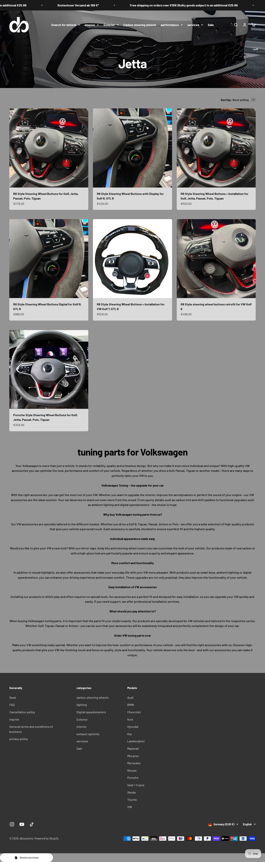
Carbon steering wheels (139, 24)
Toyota (132, 799)
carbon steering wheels (92, 697)
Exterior (109, 24)
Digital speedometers (91, 712)
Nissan (132, 770)
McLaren (133, 756)
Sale (211, 24)
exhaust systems (87, 734)
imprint (14, 719)
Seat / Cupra (135, 785)
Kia (129, 734)
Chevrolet (134, 712)
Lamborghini (136, 741)
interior (90, 24)
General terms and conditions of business (31, 729)
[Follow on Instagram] (12, 824)
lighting (81, 704)
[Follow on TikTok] (31, 824)
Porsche (133, 777)
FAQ (12, 704)
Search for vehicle (63, 24)
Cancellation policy (22, 712)
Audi (130, 697)
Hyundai (132, 726)
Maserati (133, 748)
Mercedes (134, 763)
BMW (130, 704)
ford (130, 719)
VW (129, 807)
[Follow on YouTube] (21, 824)
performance (170, 24)
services (193, 24)
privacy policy (18, 739)
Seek (12, 697)
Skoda (131, 792)
